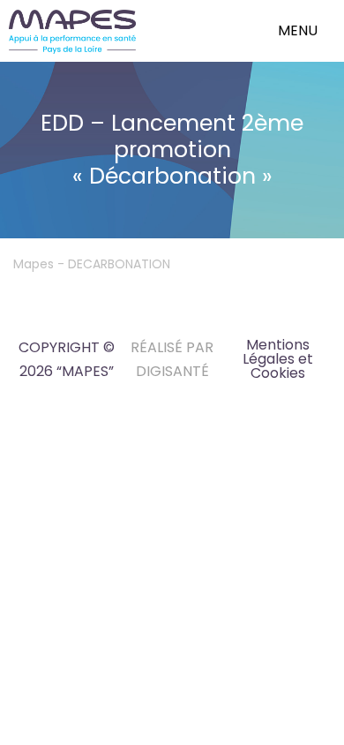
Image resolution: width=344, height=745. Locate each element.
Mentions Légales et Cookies (278, 359)
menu (298, 30)
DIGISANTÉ (172, 371)
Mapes (33, 264)
